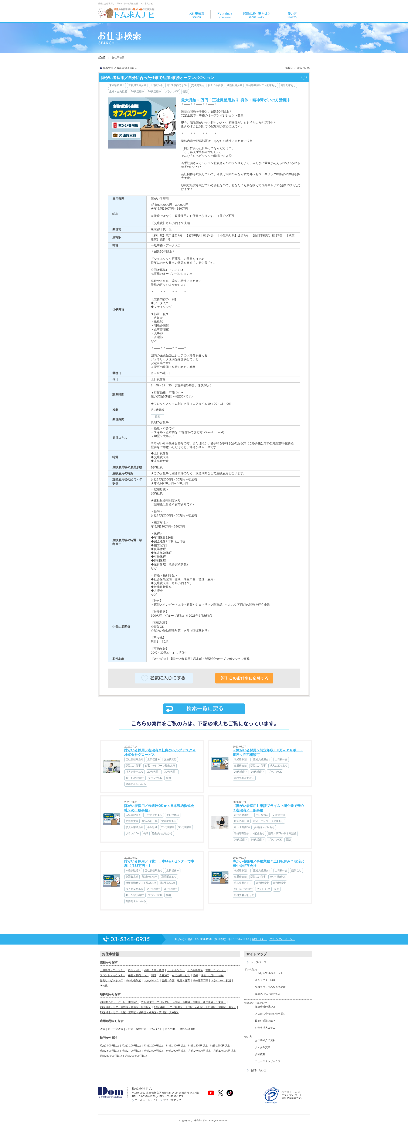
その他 (104, 985)
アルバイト (155, 1029)
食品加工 (164, 975)
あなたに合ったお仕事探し (270, 1013)
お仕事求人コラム (265, 1027)
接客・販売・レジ (138, 975)
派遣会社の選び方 (265, 1006)
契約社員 (141, 1029)
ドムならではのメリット (269, 973)
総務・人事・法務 (154, 970)
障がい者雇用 (188, 1029)
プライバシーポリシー (282, 939)
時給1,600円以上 (109, 1050)
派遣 (102, 1029)
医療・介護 (168, 980)
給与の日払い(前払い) (267, 994)
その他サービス (181, 975)
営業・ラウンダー (215, 970)
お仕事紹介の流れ (265, 1040)
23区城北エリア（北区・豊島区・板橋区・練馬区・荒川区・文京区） (139, 1012)
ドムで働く (171, 1029)
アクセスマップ (172, 1100)
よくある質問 (262, 1047)
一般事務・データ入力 (112, 970)
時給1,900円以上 (176, 1050)
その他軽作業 (133, 980)
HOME (101, 57)
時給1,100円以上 (131, 1045)
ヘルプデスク (151, 980)
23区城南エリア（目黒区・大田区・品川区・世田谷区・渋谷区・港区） (195, 1007)
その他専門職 (200, 980)
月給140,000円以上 (199, 1050)
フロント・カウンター (112, 975)
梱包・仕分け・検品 (212, 975)
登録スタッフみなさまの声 (270, 987)
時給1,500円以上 (220, 1045)
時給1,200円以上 (153, 1045)
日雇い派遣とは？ (265, 1020)
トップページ (258, 962)
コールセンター (176, 970)
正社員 (129, 1029)
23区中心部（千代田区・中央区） (119, 1002)
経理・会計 (134, 970)
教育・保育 (183, 980)
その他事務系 (195, 970)
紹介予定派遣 (115, 1029)
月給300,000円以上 (136, 1055)
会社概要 (260, 1054)
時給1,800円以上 (153, 1050)
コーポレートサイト (146, 1100)
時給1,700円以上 (131, 1050)
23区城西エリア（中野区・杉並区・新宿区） (125, 1007)
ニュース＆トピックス (267, 1061)
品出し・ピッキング (111, 980)
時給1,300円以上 (176, 1045)
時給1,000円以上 (109, 1045)
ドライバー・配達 (221, 980)
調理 (153, 975)
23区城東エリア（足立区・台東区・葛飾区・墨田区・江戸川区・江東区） (183, 1002)
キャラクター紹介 (265, 980)
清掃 (195, 975)
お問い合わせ (259, 939)
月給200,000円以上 (224, 1050)
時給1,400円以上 (198, 1045)
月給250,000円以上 (111, 1055)
